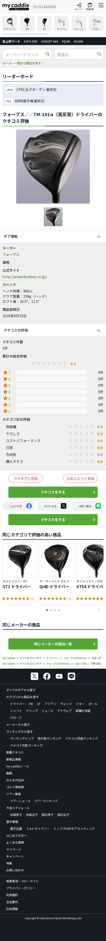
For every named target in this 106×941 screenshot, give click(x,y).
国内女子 (63, 814)
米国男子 (16, 814)
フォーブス (10, 254)
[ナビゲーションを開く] (101, 6)
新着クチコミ (15, 752)
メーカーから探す (18, 724)
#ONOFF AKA (49, 41)
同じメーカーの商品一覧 (53, 643)
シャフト (16, 710)
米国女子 (32, 814)
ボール (93, 704)
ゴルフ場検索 (15, 787)
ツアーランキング (46, 801)
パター (80, 704)
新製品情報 (13, 759)
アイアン (50, 704)
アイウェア (64, 710)
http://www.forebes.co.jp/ (24, 276)
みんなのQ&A (15, 780)
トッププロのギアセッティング (74, 828)
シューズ (47, 710)
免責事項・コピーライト (22, 881)
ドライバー (17, 704)
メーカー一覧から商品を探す (21, 63)
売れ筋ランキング (49, 738)
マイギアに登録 (26, 478)
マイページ (13, 849)
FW (31, 704)
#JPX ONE (30, 41)
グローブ (16, 717)
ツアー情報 (13, 794)
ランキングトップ (22, 738)
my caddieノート (17, 766)
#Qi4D (66, 41)
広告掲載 (12, 909)
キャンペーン (15, 856)
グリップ (32, 710)
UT (39, 704)
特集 (9, 863)
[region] (53, 25)
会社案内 (12, 902)
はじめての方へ (16, 835)
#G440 (78, 41)
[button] (99, 610)
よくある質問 (15, 842)
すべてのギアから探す (20, 690)
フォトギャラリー (38, 828)
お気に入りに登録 (80, 478)
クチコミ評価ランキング (81, 738)
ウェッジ (66, 704)
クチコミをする (53, 492)
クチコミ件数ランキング (26, 745)
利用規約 (12, 895)
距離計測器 (83, 710)
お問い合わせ (15, 870)
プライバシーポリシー (21, 888)
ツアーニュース (20, 801)
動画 (9, 773)
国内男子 (47, 814)
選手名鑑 (16, 828)
